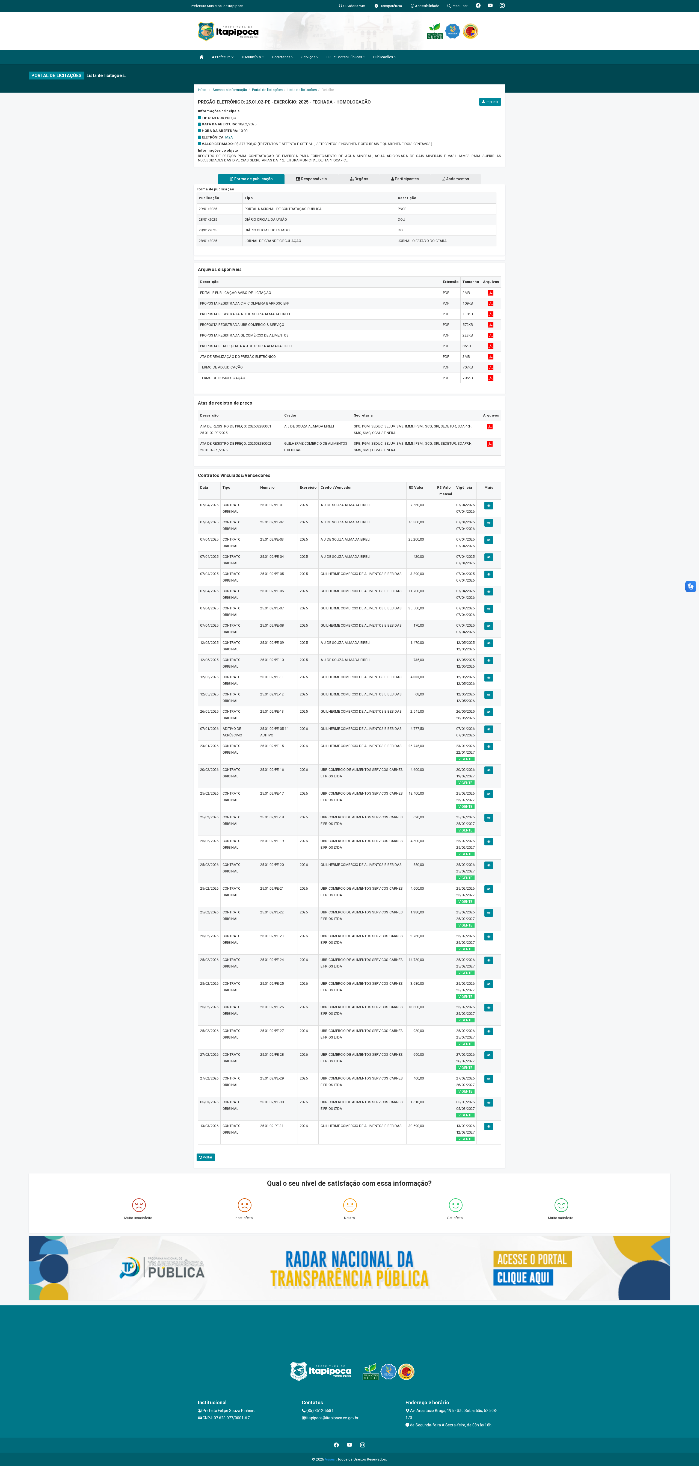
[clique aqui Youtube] (349, 1445)
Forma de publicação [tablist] (253, 179)
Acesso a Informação (229, 90)
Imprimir (491, 102)
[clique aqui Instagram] (363, 1445)
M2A (229, 137)
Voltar (207, 1157)
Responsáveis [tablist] (313, 179)
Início (202, 90)
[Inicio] (201, 57)
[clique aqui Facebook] (336, 1445)
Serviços (308, 57)
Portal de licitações (267, 90)
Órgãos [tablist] (361, 179)
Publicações (383, 57)
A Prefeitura (221, 57)
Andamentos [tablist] (457, 179)
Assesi (330, 1459)
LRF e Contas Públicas (345, 57)
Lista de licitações (302, 90)
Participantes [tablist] (406, 179)
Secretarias (281, 57)
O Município (252, 57)
